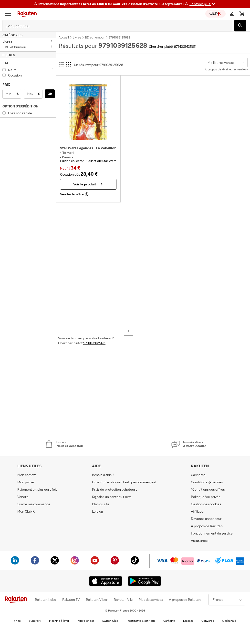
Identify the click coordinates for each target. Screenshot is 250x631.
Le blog (97, 511)
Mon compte (27, 475)
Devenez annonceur (206, 518)
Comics (67, 157)
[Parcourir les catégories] (9, 13)
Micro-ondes (86, 620)
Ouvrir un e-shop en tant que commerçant (124, 482)
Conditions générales (207, 482)
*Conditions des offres (208, 489)
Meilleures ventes (234, 69)
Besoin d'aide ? (103, 475)
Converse (207, 620)
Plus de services (151, 599)
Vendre (23, 497)
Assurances (199, 540)
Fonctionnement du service (212, 533)
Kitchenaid (229, 620)
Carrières (198, 475)
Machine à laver (59, 620)
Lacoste (188, 620)
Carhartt (169, 620)
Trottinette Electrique (140, 620)
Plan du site (100, 504)
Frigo (17, 620)
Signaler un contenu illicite (112, 497)
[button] (203, 4)
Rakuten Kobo (45, 599)
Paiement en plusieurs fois (37, 489)
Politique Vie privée (205, 497)
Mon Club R (26, 511)
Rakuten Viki (123, 599)
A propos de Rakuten (207, 526)
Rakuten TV (71, 599)
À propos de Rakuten (185, 599)
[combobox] (114, 26)
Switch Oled (110, 620)
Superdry (35, 620)
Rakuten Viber (97, 599)
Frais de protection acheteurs (114, 489)
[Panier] (242, 14)
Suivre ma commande (33, 504)
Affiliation (198, 511)
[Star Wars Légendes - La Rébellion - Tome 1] (88, 111)
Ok (50, 94)
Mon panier (26, 482)
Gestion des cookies (206, 504)
